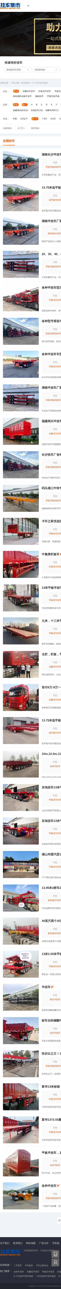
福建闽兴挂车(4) (20, 110)
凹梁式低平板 (53, 96)
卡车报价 (29, 1265)
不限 (16, 91)
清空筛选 (35, 128)
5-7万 (34, 119)
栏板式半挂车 (44, 91)
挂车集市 (9, 6)
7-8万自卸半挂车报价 (46, 1276)
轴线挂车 (39, 96)
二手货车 (18, 1265)
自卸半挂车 (55, 766)
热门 (25, 104)
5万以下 (24, 119)
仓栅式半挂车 (29, 91)
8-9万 (53, 119)
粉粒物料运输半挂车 (22, 96)
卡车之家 (15, 83)
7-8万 (44, 119)
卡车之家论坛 (42, 1265)
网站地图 (31, 1243)
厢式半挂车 (55, 999)
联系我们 (18, 1243)
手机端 (55, 1243)
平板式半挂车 (48, 1271)
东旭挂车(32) (37, 110)
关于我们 (4, 1243)
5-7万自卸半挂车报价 (23, 1276)
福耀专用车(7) (52, 110)
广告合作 (44, 1243)
